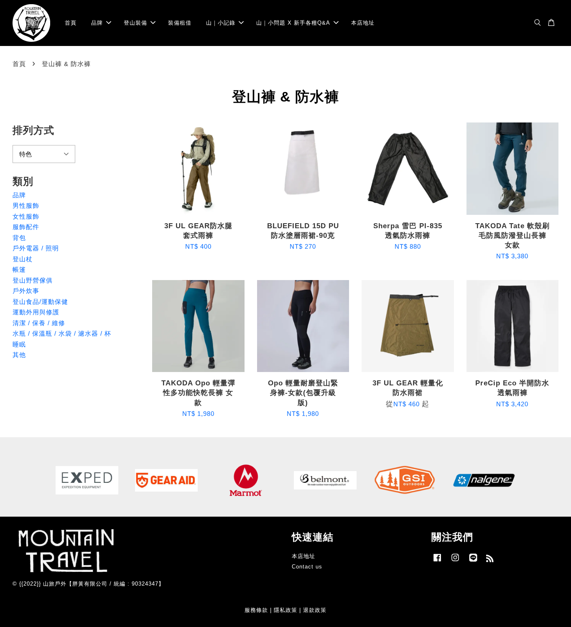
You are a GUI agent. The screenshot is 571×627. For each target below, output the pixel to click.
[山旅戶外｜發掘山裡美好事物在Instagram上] (455, 561)
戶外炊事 (26, 290)
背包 (19, 237)
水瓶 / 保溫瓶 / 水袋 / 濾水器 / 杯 (62, 333)
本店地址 (363, 23)
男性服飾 (26, 205)
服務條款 (256, 610)
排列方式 (33, 130)
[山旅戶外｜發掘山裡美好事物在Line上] (473, 561)
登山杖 (23, 259)
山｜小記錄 (220, 23)
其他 (19, 354)
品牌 (97, 23)
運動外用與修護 (36, 312)
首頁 (70, 23)
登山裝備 (135, 23)
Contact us (307, 566)
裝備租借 (179, 23)
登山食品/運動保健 (40, 301)
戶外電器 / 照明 (36, 248)
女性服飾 (26, 216)
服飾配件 (26, 226)
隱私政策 (285, 610)
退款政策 (314, 610)
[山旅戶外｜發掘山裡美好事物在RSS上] (490, 560)
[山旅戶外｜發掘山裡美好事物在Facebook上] (437, 561)
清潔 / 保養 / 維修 (39, 322)
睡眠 (19, 344)
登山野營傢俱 (33, 280)
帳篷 (19, 269)
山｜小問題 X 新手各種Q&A (293, 23)
